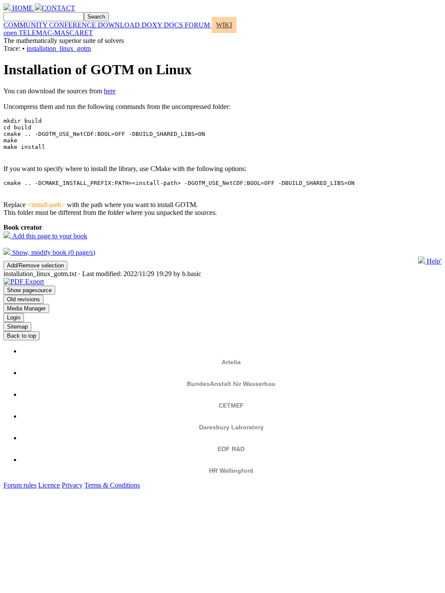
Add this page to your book (48, 236)
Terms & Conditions (112, 485)
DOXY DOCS (163, 25)
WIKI (224, 25)
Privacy (72, 485)
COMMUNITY (26, 25)
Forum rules (20, 485)
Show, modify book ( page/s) (52, 252)
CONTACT (58, 8)
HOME (22, 8)
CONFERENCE (73, 25)
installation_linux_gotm (59, 48)
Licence (49, 485)
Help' (433, 261)
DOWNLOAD (120, 25)
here (110, 91)
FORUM (198, 25)
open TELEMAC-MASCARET (48, 32)
